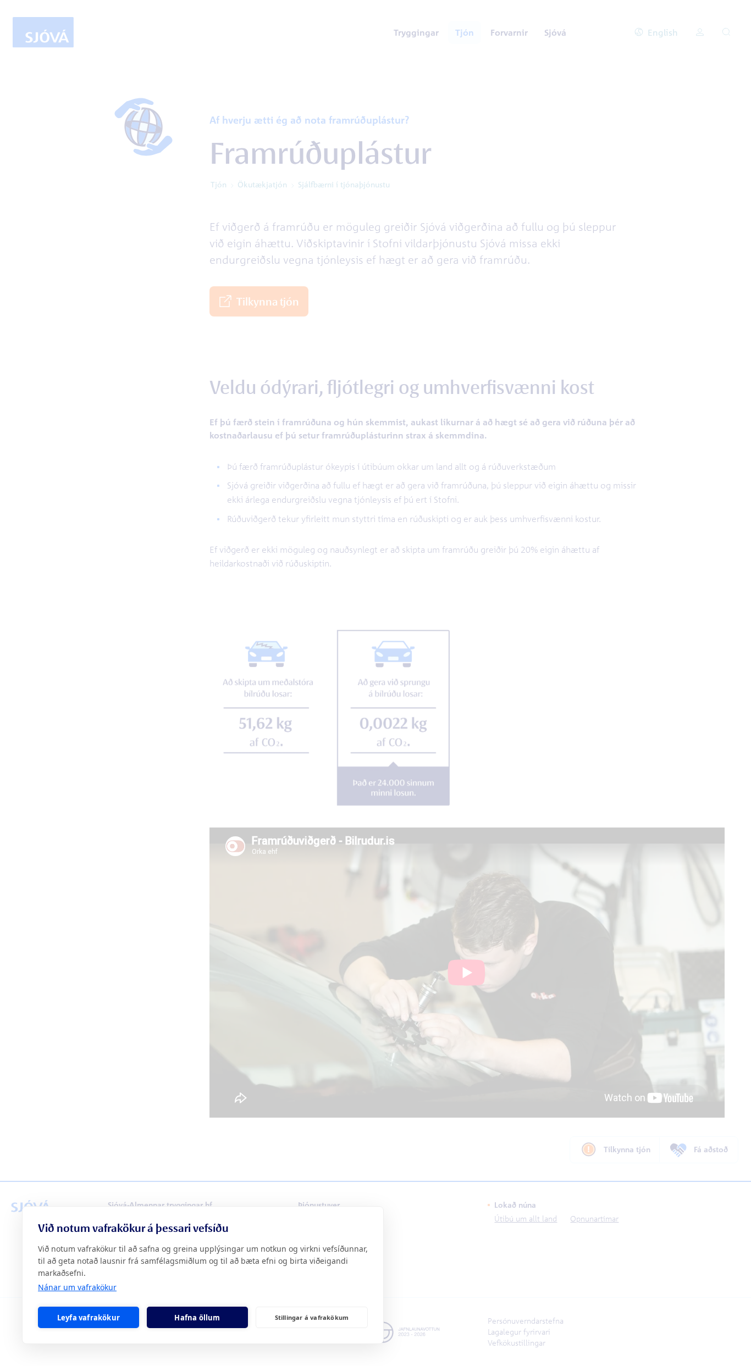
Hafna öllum (197, 1318)
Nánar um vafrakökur (77, 1287)
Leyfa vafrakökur (88, 1318)
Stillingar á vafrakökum (312, 1317)
